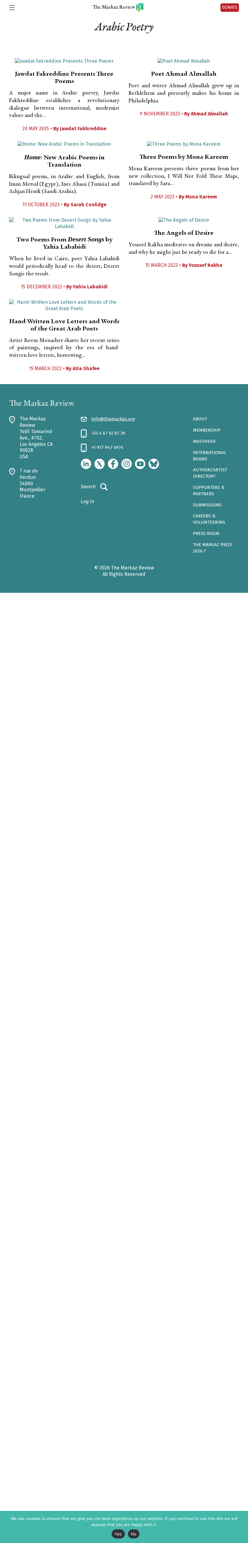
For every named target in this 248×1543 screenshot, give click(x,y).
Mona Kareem (201, 197)
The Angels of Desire (184, 233)
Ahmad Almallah (209, 114)
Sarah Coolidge (88, 204)
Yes (118, 1533)
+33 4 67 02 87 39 (108, 433)
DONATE (229, 7)
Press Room (206, 533)
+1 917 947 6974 (107, 447)
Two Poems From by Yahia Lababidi (64, 244)
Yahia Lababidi (90, 287)
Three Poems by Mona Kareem (183, 157)
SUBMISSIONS (207, 505)
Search (88, 486)
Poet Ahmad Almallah (184, 74)
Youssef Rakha (205, 265)
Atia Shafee (86, 368)
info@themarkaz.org (113, 419)
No (134, 1533)
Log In (87, 501)
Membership (206, 430)
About (200, 419)
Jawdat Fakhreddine (83, 128)
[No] (240, 1527)
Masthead (204, 441)
